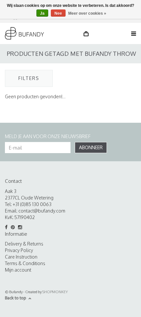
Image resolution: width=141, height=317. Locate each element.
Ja (42, 13)
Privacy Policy (19, 250)
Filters (28, 78)
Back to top (15, 297)
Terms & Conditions (25, 263)
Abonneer (91, 147)
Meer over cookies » (87, 13)
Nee (58, 13)
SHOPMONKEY (55, 292)
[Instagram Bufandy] (21, 227)
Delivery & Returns (24, 243)
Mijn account (18, 270)
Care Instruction (21, 257)
